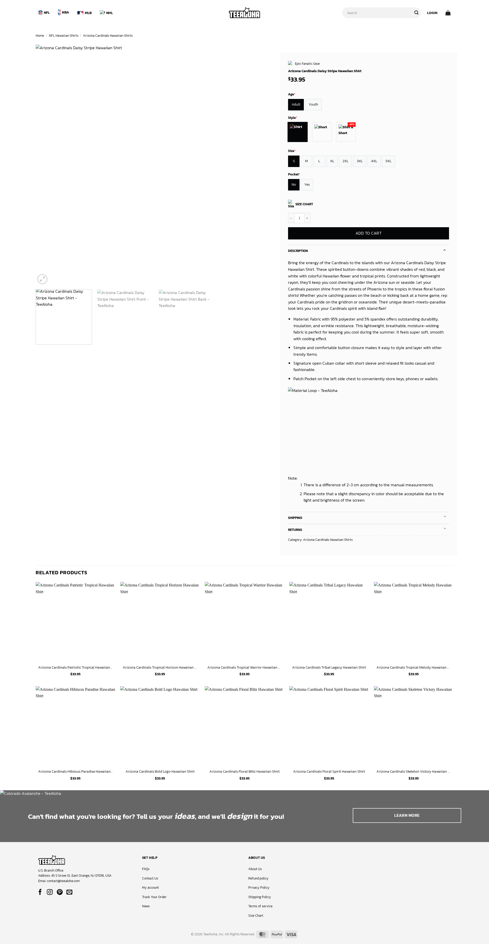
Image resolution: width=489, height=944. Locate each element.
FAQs (146, 868)
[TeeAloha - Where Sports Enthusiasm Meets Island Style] (244, 12)
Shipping (295, 517)
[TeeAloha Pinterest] (60, 892)
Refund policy (258, 878)
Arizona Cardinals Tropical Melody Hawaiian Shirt (413, 667)
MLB (88, 13)
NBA (65, 12)
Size (292, 150)
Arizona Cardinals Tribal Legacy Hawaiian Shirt (329, 667)
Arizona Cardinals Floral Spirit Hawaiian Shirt (329, 771)
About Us (255, 868)
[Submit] (416, 12)
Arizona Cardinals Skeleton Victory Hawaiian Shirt (413, 771)
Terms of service (260, 906)
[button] (432, 13)
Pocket (294, 174)
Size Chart (255, 915)
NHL (109, 13)
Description (298, 250)
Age (291, 94)
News (146, 906)
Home (40, 35)
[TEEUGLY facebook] (40, 892)
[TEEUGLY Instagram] (50, 892)
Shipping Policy (259, 897)
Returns (295, 529)
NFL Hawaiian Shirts (63, 35)
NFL (47, 12)
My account (150, 887)
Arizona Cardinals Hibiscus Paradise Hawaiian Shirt (75, 771)
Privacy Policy (258, 887)
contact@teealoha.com (63, 880)
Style (292, 117)
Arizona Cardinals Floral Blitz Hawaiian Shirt (244, 771)
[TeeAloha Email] (69, 892)
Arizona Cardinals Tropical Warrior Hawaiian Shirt (244, 667)
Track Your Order (154, 897)
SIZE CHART (304, 204)
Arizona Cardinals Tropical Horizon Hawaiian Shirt (160, 667)
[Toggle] (445, 249)
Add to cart (369, 233)
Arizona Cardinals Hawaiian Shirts (108, 35)
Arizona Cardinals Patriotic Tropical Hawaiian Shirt (75, 667)
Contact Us (150, 878)
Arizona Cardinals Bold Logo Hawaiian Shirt (160, 771)
